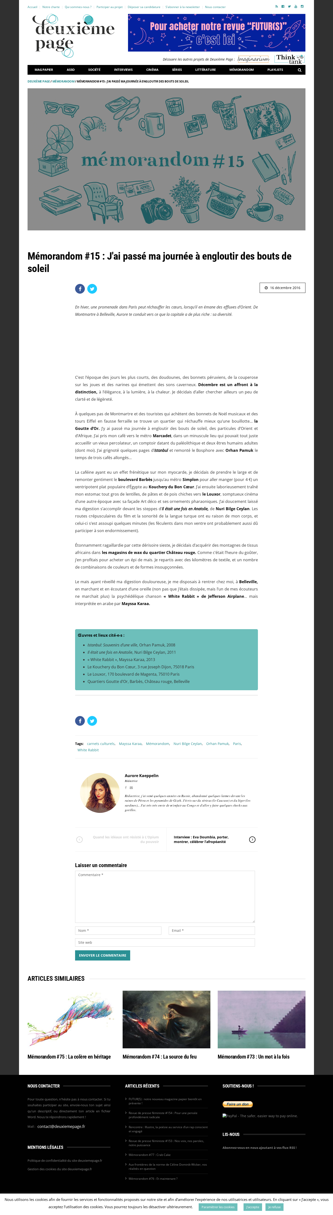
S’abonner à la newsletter (183, 7)
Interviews (123, 69)
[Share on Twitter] (92, 288)
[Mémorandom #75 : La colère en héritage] (71, 1019)
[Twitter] (289, 6)
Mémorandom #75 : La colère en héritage (69, 1057)
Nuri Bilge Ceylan (188, 743)
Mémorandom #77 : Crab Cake (150, 1155)
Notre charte (51, 7)
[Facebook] (283, 6)
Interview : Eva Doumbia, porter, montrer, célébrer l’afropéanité (201, 839)
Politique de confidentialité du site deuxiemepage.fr (65, 1160)
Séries (177, 69)
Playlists (275, 69)
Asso (71, 69)
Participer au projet (110, 7)
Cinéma (152, 69)
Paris (237, 743)
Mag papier (44, 69)
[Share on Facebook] (80, 288)
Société (94, 69)
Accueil (32, 7)
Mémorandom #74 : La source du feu (159, 1057)
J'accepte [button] (252, 1207)
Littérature (205, 69)
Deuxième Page (39, 81)
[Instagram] (302, 6)
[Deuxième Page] (73, 36)
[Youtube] (295, 6)
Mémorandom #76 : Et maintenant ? (153, 1179)
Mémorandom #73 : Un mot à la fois (253, 1057)
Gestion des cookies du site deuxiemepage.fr (60, 1169)
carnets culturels (101, 743)
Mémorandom (241, 69)
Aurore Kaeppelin (142, 775)
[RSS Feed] (276, 6)
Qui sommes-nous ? (78, 7)
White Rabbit (88, 750)
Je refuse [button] (274, 1207)
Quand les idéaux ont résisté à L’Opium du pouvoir (126, 839)
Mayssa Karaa (130, 743)
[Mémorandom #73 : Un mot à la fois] (261, 1019)
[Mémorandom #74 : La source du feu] (166, 1019)
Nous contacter (215, 7)
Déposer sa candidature (144, 7)
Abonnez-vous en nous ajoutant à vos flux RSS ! (260, 1147)
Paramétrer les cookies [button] (218, 1207)
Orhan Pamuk (217, 743)
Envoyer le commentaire (102, 955)
